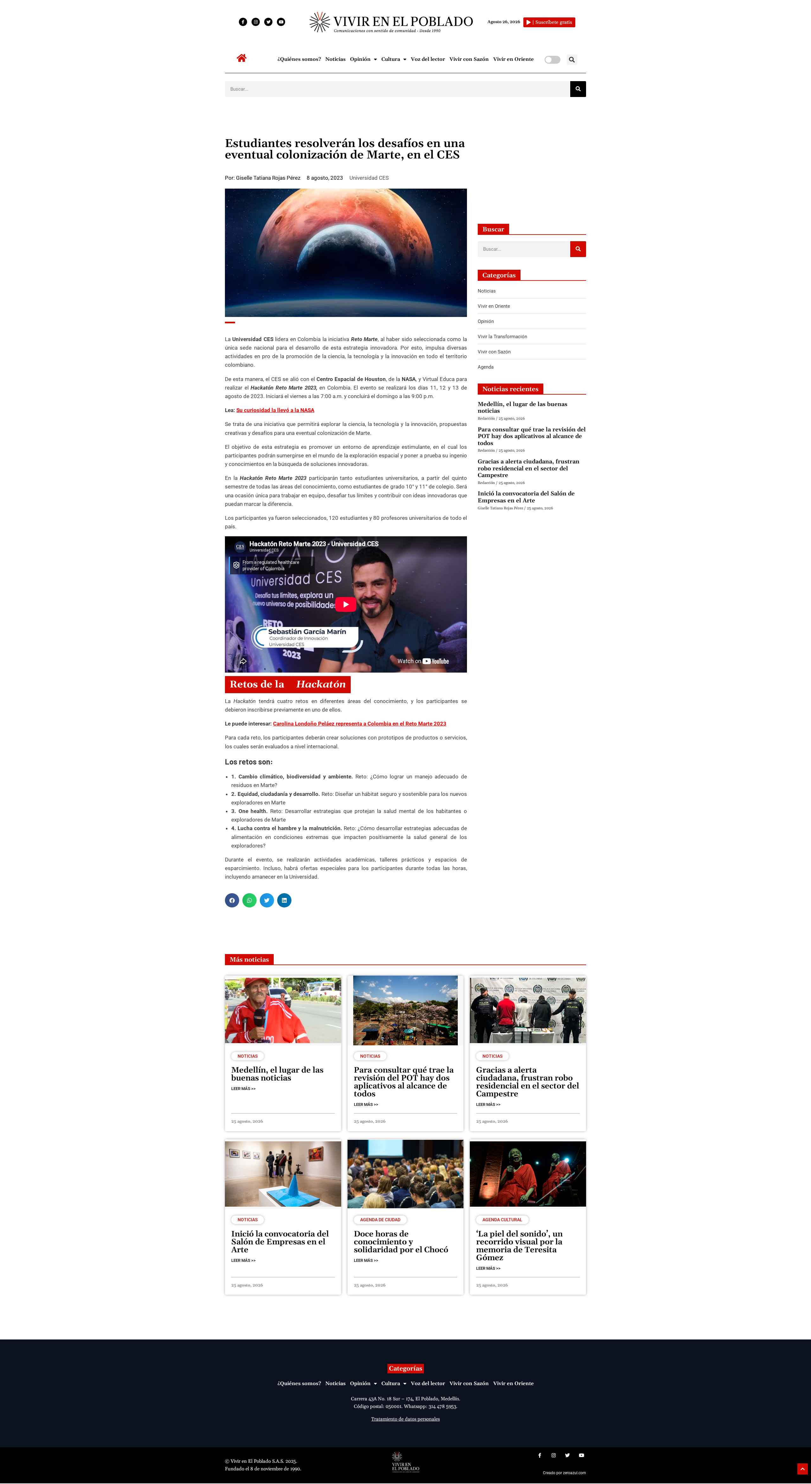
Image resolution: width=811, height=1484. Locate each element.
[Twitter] (268, 22)
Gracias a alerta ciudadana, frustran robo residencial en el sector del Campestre (528, 468)
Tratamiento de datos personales (405, 1419)
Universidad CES (369, 178)
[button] (572, 60)
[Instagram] (256, 22)
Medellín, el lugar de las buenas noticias (522, 408)
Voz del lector (428, 59)
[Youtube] (281, 22)
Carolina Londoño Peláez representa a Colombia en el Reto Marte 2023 (359, 723)
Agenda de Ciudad (380, 1219)
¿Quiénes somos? (299, 59)
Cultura (390, 59)
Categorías (405, 1369)
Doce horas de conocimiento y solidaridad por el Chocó (401, 1242)
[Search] (578, 89)
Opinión (360, 59)
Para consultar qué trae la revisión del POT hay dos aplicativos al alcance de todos (532, 436)
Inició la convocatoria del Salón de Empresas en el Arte (526, 497)
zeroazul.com (574, 1473)
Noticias (335, 59)
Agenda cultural (502, 1219)
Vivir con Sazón (469, 59)
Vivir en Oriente (513, 59)
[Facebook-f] (243, 22)
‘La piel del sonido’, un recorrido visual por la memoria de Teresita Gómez (519, 1246)
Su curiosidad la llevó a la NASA (275, 410)
